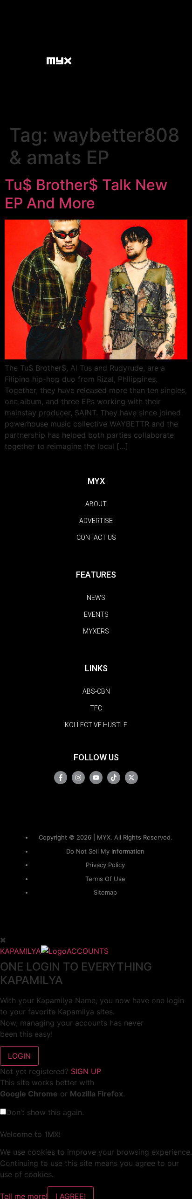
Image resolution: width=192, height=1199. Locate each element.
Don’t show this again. (45, 1112)
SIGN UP (86, 1071)
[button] (34, 59)
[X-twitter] (131, 777)
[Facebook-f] (60, 777)
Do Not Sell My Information (105, 851)
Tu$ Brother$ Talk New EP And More (86, 194)
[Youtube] (96, 777)
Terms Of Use (105, 878)
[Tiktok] (113, 777)
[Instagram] (78, 777)
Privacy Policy (105, 864)
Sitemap (105, 892)
